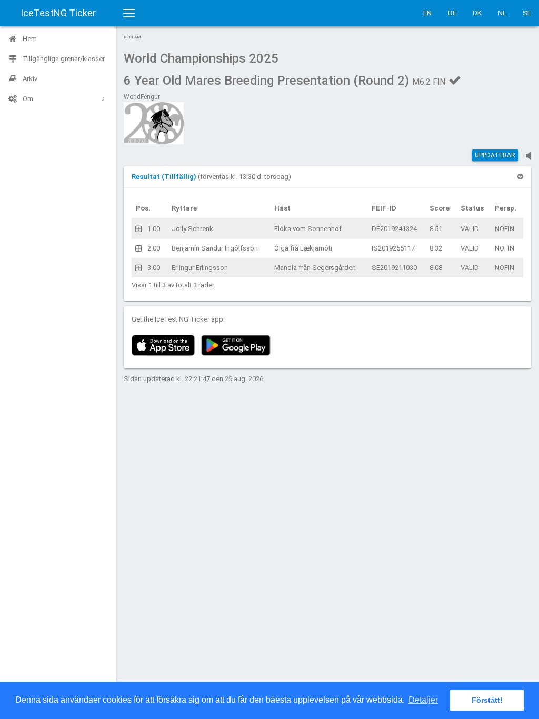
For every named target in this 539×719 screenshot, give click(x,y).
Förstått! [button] (487, 700)
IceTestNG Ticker (58, 12)
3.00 (153, 268)
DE (452, 13)
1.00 (153, 229)
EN (427, 13)
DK (477, 13)
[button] (165, 177)
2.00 (153, 248)
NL (502, 13)
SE (527, 13)
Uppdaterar (495, 155)
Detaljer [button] (423, 699)
